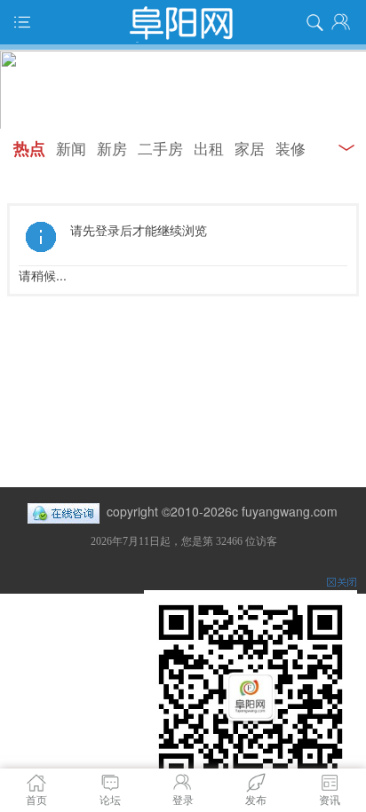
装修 (290, 148)
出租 (209, 148)
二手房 (160, 148)
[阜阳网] (183, 22)
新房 (112, 148)
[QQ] (63, 511)
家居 (250, 148)
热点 (29, 148)
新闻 (71, 148)
